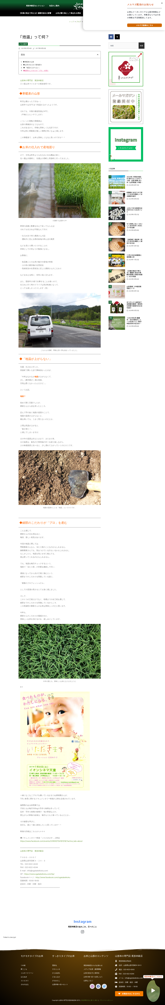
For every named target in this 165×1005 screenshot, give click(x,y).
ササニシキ (56, 969)
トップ (71, 22)
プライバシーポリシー (106, 1000)
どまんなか (56, 977)
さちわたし (56, 980)
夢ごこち (24, 969)
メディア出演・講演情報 (92, 969)
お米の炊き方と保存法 (91, 973)
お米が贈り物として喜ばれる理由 (68, 13)
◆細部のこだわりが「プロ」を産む (35, 70)
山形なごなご (88, 980)
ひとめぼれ (56, 973)
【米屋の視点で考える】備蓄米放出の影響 (35, 13)
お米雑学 (24, 44)
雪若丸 (54, 965)
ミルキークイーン (27, 973)
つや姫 (23, 965)
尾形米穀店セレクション (35, 6)
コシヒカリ (25, 980)
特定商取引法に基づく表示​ (89, 1000)
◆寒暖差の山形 (28, 62)
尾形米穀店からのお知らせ (93, 965)
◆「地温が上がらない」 (32, 68)
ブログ (78, 22)
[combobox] (124, 45)
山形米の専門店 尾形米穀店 (32, 80)
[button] (111, 36)
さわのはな (25, 984)
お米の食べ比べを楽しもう (93, 977)
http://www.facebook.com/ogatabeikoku (52, 877)
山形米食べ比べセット (60, 984)
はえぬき (24, 977)
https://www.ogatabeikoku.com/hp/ (39, 874)
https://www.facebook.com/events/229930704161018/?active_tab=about (51, 841)
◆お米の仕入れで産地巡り (32, 65)
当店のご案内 (54, 6)
